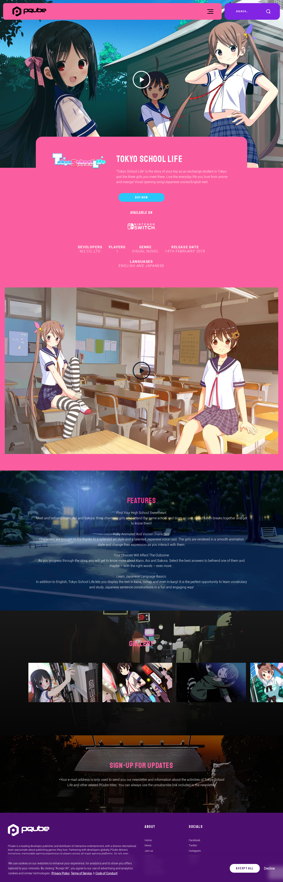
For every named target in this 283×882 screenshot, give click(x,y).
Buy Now (141, 197)
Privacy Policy (61, 873)
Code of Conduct (106, 873)
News (148, 845)
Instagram (195, 850)
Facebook (194, 840)
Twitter (193, 845)
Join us (149, 850)
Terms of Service (81, 873)
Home (148, 840)
